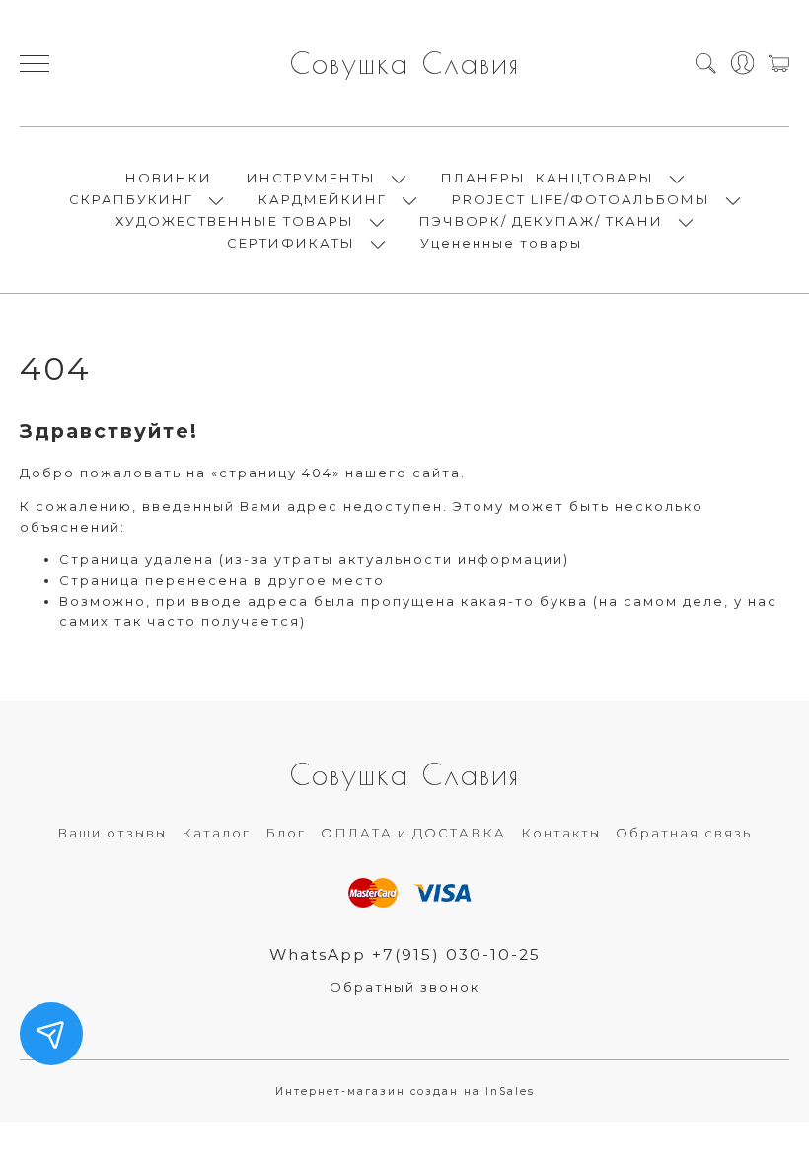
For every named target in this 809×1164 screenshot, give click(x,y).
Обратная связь (684, 832)
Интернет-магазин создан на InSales (405, 1091)
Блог (285, 832)
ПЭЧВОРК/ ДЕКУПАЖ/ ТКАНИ (541, 221)
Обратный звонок (404, 987)
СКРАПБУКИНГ (131, 199)
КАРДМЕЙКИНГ (322, 199)
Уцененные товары (501, 243)
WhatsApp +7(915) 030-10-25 (405, 954)
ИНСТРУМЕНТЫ (311, 177)
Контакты (561, 832)
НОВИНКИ (168, 177)
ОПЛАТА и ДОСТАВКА (413, 832)
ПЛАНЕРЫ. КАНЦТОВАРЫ (547, 177)
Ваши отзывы (112, 832)
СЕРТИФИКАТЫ (291, 243)
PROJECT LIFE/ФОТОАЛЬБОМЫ (581, 199)
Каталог (216, 832)
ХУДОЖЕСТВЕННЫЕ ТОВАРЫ (234, 221)
